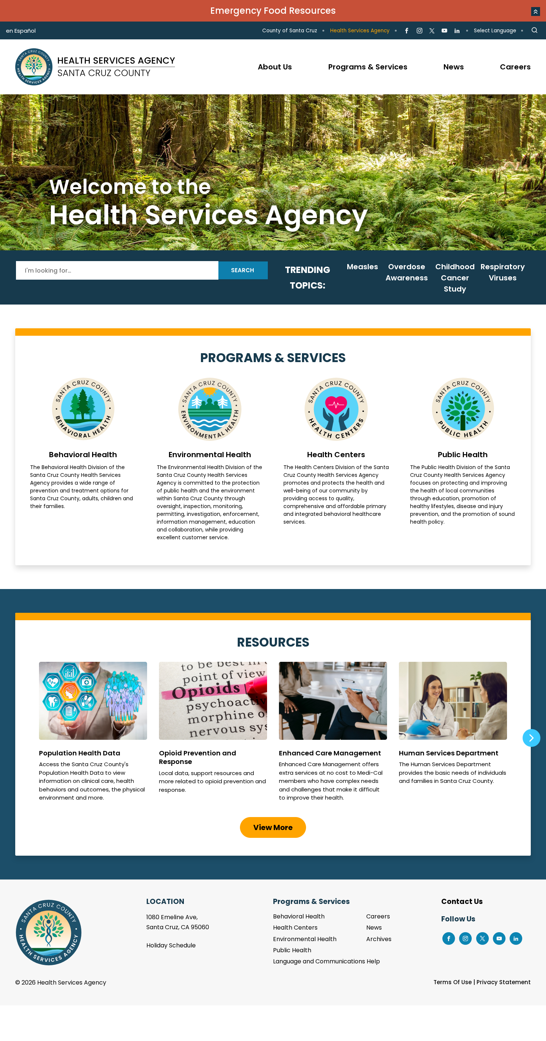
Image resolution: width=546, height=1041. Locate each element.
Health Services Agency (360, 30)
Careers (378, 916)
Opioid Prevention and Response (213, 735)
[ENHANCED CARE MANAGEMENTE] (333, 735)
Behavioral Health (83, 459)
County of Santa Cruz (289, 30)
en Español (21, 30)
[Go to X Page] (432, 31)
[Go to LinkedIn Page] (457, 31)
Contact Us (462, 902)
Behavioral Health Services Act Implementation (273, 172)
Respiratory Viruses (503, 272)
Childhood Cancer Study (455, 277)
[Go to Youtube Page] (444, 31)
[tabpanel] (273, 172)
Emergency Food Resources (273, 10)
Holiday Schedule (171, 945)
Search (242, 270)
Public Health (463, 459)
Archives (378, 939)
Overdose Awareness (407, 272)
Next (531, 737)
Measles (362, 266)
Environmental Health (210, 459)
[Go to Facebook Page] (406, 31)
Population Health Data (93, 735)
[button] (535, 11)
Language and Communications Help (326, 961)
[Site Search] (534, 30)
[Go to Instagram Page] (419, 31)
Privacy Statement (504, 982)
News (374, 927)
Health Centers (336, 459)
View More (273, 827)
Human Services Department (453, 735)
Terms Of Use (452, 982)
